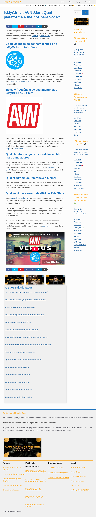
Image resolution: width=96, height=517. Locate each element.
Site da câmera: (58, 473)
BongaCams (78, 68)
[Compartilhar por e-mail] (45, 26)
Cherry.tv (77, 73)
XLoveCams (78, 250)
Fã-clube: (55, 468)
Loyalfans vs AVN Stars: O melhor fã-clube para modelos (23, 359)
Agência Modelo (12, 1)
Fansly (76, 124)
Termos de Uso (76, 472)
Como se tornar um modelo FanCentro (17, 374)
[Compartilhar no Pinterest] (21, 26)
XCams (76, 85)
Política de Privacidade (78, 476)
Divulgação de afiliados (78, 467)
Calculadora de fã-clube (11, 490)
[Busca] (85, 12)
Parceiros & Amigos (77, 481)
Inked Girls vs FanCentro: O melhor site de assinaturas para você (26, 292)
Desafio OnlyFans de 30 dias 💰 (85, 5)
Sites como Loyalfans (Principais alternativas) (20, 307)
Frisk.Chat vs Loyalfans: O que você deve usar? (20, 352)
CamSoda (77, 71)
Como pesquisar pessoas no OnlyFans (18, 322)
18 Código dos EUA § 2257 (80, 490)
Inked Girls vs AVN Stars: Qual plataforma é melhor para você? (25, 300)
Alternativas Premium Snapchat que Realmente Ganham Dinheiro (26, 337)
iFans (76, 135)
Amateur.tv (77, 65)
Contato (87, 2)
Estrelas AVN (45, 36)
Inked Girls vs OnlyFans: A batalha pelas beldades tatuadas (24, 315)
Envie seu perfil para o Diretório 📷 (35, 5)
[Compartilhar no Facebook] (9, 26)
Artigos (70, 2)
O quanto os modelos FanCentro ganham (18, 397)
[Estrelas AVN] (24, 133)
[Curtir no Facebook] (27, 26)
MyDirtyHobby (79, 188)
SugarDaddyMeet (80, 245)
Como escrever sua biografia (12, 485)
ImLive (76, 171)
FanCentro (77, 129)
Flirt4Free (77, 79)
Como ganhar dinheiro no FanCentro (17, 367)
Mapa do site (75, 485)
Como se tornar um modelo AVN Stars (17, 382)
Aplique (78, 2)
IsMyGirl (35, 36)
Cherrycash (78, 228)
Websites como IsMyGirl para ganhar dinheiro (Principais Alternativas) (28, 344)
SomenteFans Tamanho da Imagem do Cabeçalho (21, 329)
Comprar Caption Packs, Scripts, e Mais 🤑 (61, 5)
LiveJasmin (78, 82)
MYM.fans (77, 121)
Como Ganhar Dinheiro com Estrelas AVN (19, 389)
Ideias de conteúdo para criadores (14, 474)
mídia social (46, 226)
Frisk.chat (77, 126)
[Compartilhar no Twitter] (15, 26)
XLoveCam (78, 88)
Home (62, 2)
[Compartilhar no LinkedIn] (39, 26)
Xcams (76, 248)
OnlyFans (77, 132)
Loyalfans (77, 118)
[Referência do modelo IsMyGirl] (15, 69)
